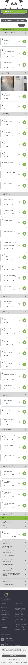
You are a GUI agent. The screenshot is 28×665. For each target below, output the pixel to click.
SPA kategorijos (20, 20)
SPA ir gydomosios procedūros (16, 11)
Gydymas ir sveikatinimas (5, 611)
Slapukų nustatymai (20, 624)
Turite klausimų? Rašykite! (12, 645)
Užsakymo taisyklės (20, 627)
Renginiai (4, 622)
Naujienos (4, 607)
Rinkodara (25, 662)
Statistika (10, 662)
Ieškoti (21, 25)
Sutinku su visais (14, 655)
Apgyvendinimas (5, 614)
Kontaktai (3, 619)
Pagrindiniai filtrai (7, 20)
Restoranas (4, 617)
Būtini (4, 662)
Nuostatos (17, 662)
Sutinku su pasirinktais (14, 659)
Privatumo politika (20, 629)
